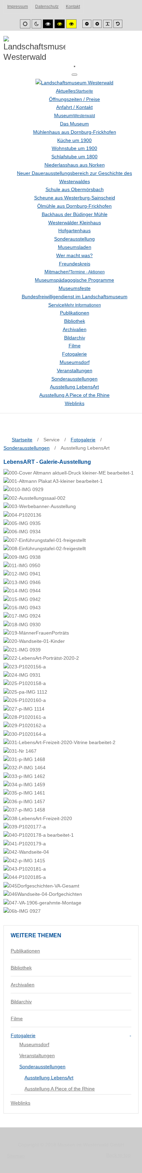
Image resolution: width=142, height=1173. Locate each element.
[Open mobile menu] (74, 66)
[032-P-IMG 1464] (24, 768)
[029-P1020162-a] (24, 726)
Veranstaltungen (37, 1055)
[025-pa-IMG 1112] (25, 692)
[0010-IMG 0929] (23, 490)
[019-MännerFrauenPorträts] (36, 633)
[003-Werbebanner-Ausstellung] (39, 507)
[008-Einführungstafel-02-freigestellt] (44, 549)
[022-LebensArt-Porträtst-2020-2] (41, 658)
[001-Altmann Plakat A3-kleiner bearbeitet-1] (53, 481)
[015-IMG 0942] (22, 599)
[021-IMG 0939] (22, 650)
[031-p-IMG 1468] (24, 760)
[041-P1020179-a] (24, 843)
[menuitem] (74, 91)
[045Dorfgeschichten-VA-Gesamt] (41, 886)
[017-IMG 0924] (22, 616)
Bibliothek (21, 967)
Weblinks (20, 1103)
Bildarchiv (21, 1001)
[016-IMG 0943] (22, 608)
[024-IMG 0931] (22, 675)
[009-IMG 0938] (22, 557)
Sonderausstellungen (42, 1066)
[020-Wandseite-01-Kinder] (34, 641)
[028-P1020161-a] (24, 717)
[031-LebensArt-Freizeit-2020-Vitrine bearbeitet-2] (59, 743)
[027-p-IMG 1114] (23, 709)
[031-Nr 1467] (20, 751)
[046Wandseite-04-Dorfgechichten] (42, 894)
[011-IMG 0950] (21, 566)
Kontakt (73, 6)
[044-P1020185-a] (24, 877)
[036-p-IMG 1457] (24, 801)
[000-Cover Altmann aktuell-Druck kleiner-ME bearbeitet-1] (68, 473)
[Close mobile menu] (74, 75)
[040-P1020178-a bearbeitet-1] (38, 835)
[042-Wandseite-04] (26, 852)
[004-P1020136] (22, 515)
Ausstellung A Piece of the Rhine (59, 1088)
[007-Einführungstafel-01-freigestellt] (44, 540)
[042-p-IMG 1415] (24, 860)
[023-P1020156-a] (24, 667)
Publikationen (25, 951)
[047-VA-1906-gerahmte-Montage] (42, 903)
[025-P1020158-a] (24, 683)
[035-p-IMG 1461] (24, 793)
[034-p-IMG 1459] (24, 785)
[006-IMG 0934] (22, 532)
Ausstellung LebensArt (48, 1077)
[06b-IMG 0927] (22, 911)
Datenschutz (47, 6)
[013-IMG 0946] (22, 582)
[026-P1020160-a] (24, 700)
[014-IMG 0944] (22, 591)
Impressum (17, 6)
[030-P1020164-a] (24, 734)
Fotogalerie (23, 1035)
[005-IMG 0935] (22, 523)
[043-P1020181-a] (24, 869)
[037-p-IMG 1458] (24, 810)
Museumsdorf (34, 1044)
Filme (17, 1018)
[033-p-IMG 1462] (24, 776)
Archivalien (22, 984)
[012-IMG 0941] (22, 574)
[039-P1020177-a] (24, 827)
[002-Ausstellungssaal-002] (34, 498)
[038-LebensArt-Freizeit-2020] (37, 818)
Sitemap (16, 1155)
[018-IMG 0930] (22, 624)
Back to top (118, 1155)
